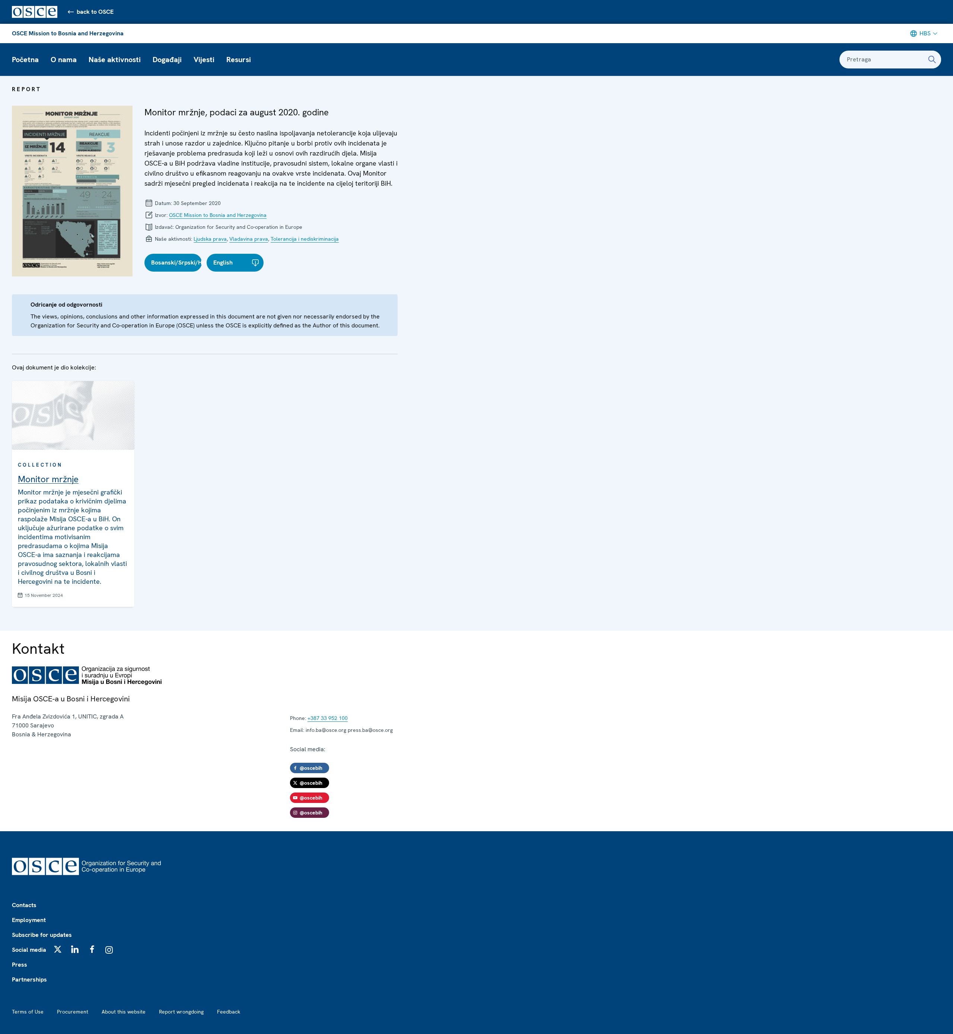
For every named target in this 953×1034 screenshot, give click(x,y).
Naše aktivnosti (115, 59)
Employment (29, 920)
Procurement (72, 1011)
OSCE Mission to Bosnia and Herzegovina (68, 33)
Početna (25, 59)
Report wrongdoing (181, 1011)
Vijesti (204, 59)
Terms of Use (28, 1011)
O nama (64, 59)
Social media (29, 950)
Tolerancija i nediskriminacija (305, 239)
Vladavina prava (248, 239)
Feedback (228, 1011)
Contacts (24, 905)
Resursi (238, 59)
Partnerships (29, 979)
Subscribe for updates (42, 935)
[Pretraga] (932, 59)
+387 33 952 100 (327, 718)
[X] (57, 949)
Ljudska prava (210, 239)
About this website (124, 1011)
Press (19, 965)
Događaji (167, 59)
